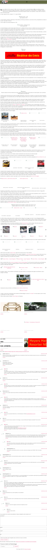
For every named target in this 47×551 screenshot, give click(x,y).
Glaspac (23, 104)
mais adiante (9, 39)
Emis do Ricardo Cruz (40, 156)
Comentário (2, 515)
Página (17, 296)
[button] (27, 2)
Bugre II (14, 104)
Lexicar (7, 38)
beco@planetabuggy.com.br (31, 413)
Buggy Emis (13, 351)
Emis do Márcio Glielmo (12, 202)
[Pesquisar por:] (7, 546)
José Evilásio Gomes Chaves (31, 254)
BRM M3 (18, 104)
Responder (4, 357)
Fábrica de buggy (19, 351)
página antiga (13, 252)
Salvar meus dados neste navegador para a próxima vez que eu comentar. (14, 537)
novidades (32, 293)
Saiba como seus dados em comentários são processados (26, 541)
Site (0, 534)
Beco (5, 368)
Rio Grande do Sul (25, 351)
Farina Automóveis (25, 223)
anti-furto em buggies (35, 176)
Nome (1, 527)
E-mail (1, 530)
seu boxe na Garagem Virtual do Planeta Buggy (18, 262)
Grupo (14, 296)
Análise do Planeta (8, 351)
